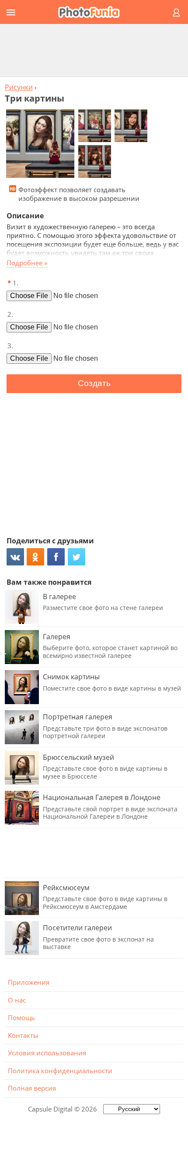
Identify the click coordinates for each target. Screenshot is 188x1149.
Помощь (21, 1017)
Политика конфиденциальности (60, 1070)
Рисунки (19, 87)
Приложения (28, 982)
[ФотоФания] (93, 12)
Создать (94, 383)
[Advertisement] (94, 50)
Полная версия (32, 1088)
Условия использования (47, 1052)
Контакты (23, 1035)
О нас (17, 1000)
